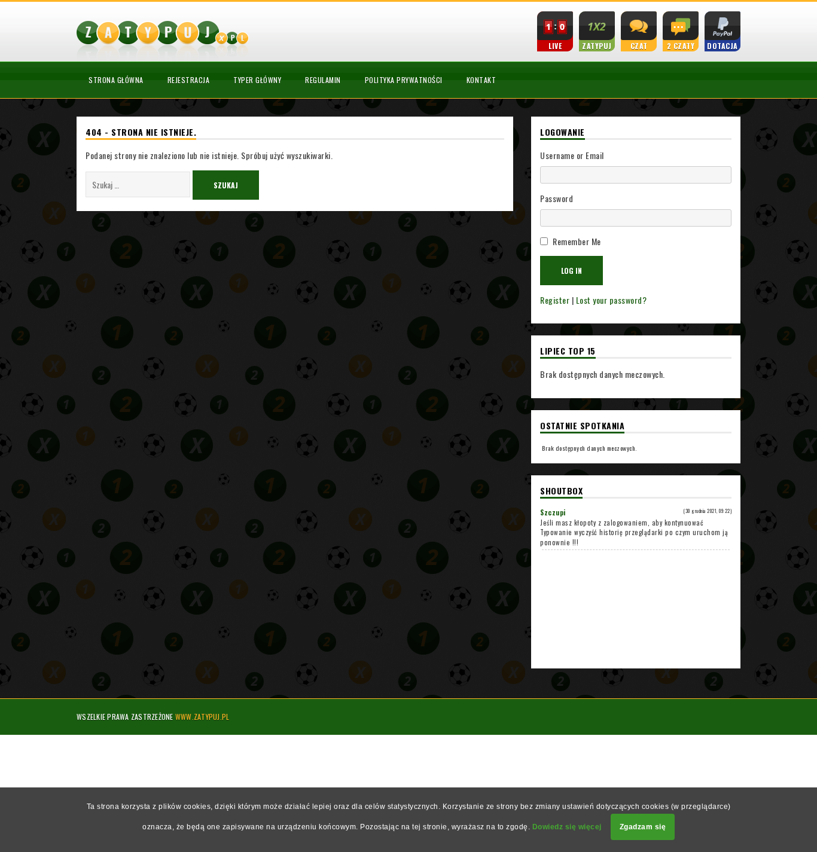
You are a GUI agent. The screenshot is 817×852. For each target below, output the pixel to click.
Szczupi (553, 512)
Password (556, 198)
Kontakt (481, 80)
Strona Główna (116, 80)
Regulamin (323, 80)
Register (554, 300)
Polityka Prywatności (404, 80)
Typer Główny (257, 80)
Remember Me (577, 241)
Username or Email (572, 155)
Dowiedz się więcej (567, 827)
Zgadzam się (643, 827)
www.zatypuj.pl (202, 716)
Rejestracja (188, 80)
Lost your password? (611, 300)
